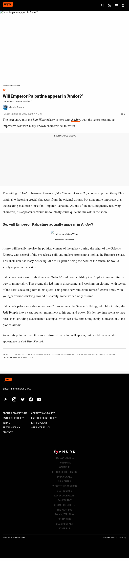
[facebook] (30, 399)
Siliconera (64, 481)
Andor (75, 119)
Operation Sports (64, 505)
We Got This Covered (64, 486)
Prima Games (64, 476)
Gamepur (64, 467)
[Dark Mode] (109, 5)
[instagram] (14, 399)
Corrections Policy (43, 413)
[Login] (123, 5)
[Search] (102, 5)
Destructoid (64, 490)
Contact (8, 432)
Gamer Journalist (64, 495)
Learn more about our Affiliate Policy (18, 357)
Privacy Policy (11, 427)
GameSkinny (65, 500)
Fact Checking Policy (44, 418)
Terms (6, 422)
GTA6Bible (64, 528)
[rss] (6, 399)
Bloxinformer (64, 523)
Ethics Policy (39, 422)
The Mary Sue (64, 509)
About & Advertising (15, 413)
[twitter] (22, 399)
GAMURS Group (119, 537)
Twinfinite (64, 462)
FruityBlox (64, 519)
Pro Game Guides (64, 457)
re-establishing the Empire (85, 277)
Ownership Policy (13, 418)
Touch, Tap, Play (64, 514)
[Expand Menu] (116, 5)
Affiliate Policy (40, 427)
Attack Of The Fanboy (64, 472)
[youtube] (39, 399)
